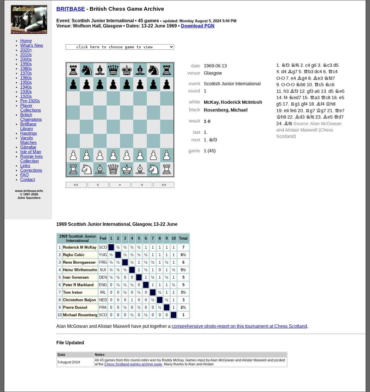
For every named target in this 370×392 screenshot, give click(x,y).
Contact (27, 179)
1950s (26, 82)
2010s (26, 54)
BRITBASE (70, 9)
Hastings (28, 133)
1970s (26, 73)
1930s (26, 91)
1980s (26, 68)
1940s (26, 87)
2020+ (26, 50)
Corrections (31, 170)
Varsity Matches (28, 140)
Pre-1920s (30, 101)
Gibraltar (28, 147)
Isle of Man (30, 151)
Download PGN (197, 25)
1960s (26, 77)
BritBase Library (28, 126)
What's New (31, 45)
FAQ (24, 175)
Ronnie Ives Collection (31, 158)
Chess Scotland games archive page (133, 364)
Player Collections (30, 107)
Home (26, 40)
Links (25, 165)
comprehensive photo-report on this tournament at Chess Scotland (239, 326)
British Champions (31, 117)
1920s (26, 96)
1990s (26, 64)
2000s (26, 59)
